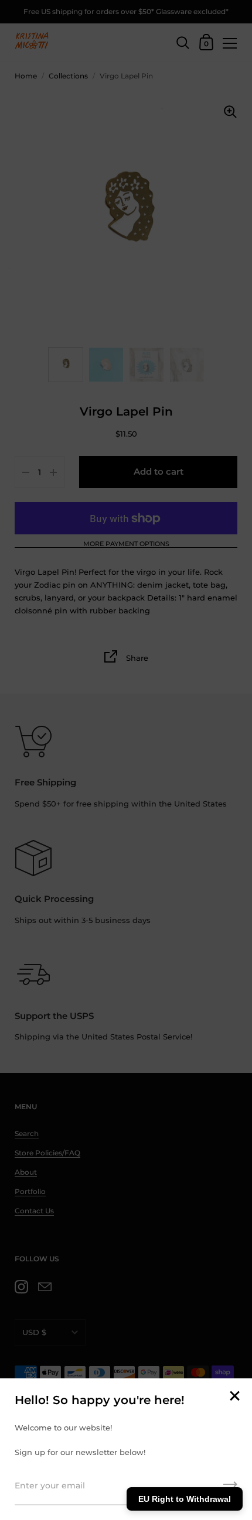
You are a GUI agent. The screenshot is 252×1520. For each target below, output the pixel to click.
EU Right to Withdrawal (184, 1499)
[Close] (234, 1396)
